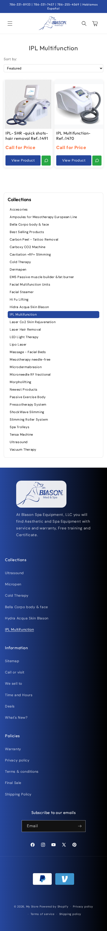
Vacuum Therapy (23, 449)
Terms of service (42, 914)
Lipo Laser (18, 344)
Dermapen (18, 269)
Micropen (13, 584)
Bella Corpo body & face (29, 224)
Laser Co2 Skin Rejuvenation (32, 322)
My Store (32, 906)
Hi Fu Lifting (19, 299)
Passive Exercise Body (28, 397)
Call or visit (14, 672)
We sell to (13, 683)
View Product (23, 160)
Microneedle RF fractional (30, 374)
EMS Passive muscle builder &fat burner (42, 277)
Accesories (19, 209)
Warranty (13, 749)
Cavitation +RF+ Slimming (30, 254)
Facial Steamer (22, 292)
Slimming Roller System (29, 419)
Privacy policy (17, 760)
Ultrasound (19, 442)
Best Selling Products (27, 232)
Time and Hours (18, 695)
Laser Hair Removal (25, 329)
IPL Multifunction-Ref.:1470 (73, 136)
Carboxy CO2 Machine (27, 247)
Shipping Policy (18, 794)
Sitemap (12, 661)
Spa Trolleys (19, 427)
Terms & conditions (22, 771)
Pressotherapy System (28, 404)
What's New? (16, 717)
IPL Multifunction (23, 314)
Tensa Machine (21, 434)
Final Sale (13, 782)
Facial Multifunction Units (30, 284)
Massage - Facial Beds (28, 352)
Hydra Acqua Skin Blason (27, 618)
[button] (9, 23)
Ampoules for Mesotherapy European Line (43, 217)
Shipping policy (70, 914)
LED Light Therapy (24, 337)
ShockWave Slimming (27, 412)
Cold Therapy (20, 262)
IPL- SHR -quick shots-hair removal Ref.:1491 (26, 136)
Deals (10, 706)
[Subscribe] (79, 826)
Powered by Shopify (54, 906)
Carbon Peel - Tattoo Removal (34, 239)
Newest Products (24, 389)
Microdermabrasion (26, 367)
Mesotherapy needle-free (30, 359)
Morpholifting (20, 382)
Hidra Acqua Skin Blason (29, 307)
